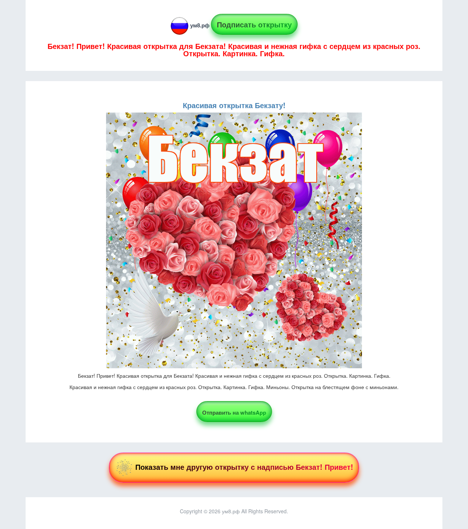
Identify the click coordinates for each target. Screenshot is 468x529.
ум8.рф (200, 25)
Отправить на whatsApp (234, 412)
